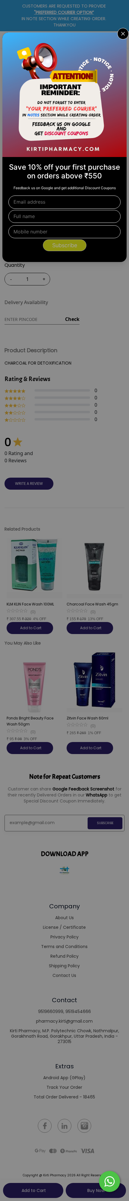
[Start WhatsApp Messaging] (109, 1181)
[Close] (118, 41)
